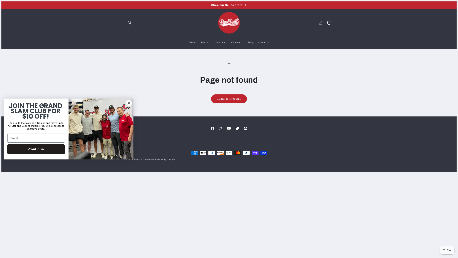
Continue (36, 149)
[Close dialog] (129, 103)
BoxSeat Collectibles (144, 159)
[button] (130, 23)
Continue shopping (229, 98)
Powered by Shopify (165, 159)
